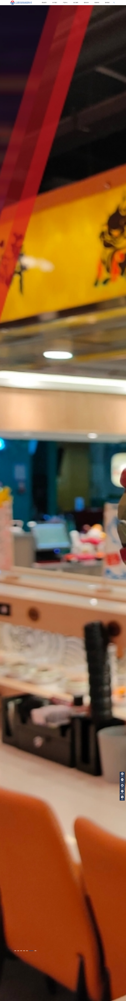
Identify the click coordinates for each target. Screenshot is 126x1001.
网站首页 (44, 2)
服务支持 (86, 2)
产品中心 (65, 2)
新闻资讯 (96, 2)
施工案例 (75, 2)
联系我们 (107, 2)
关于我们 (54, 2)
